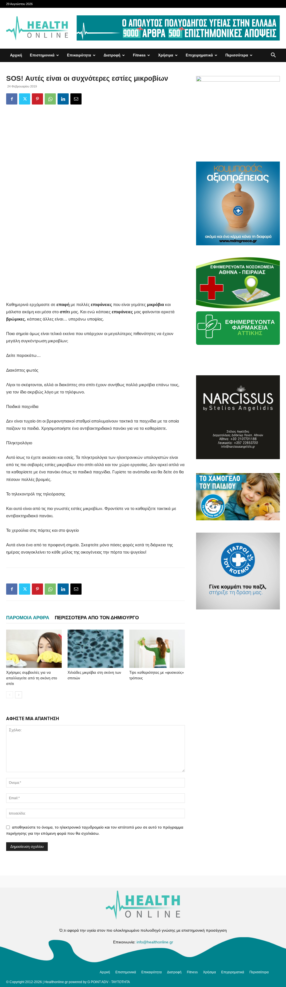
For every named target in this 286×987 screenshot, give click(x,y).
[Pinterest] (37, 99)
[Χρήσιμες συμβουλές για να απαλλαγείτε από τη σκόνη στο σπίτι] (34, 649)
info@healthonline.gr (155, 942)
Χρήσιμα (165, 55)
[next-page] (18, 694)
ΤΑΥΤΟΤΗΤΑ (120, 982)
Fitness (139, 55)
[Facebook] (11, 99)
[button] (273, 55)
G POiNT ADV (97, 982)
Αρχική (16, 55)
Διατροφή (112, 55)
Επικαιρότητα (79, 55)
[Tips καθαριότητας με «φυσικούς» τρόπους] (157, 649)
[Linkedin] (63, 99)
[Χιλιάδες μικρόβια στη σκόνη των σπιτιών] (95, 649)
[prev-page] (9, 694)
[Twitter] (24, 99)
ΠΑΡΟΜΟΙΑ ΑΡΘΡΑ (27, 617)
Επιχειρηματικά (199, 55)
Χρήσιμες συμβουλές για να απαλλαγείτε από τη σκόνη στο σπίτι (31, 678)
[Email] (76, 99)
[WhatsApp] (50, 99)
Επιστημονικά (42, 55)
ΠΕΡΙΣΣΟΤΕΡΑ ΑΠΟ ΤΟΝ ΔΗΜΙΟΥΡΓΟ (97, 617)
